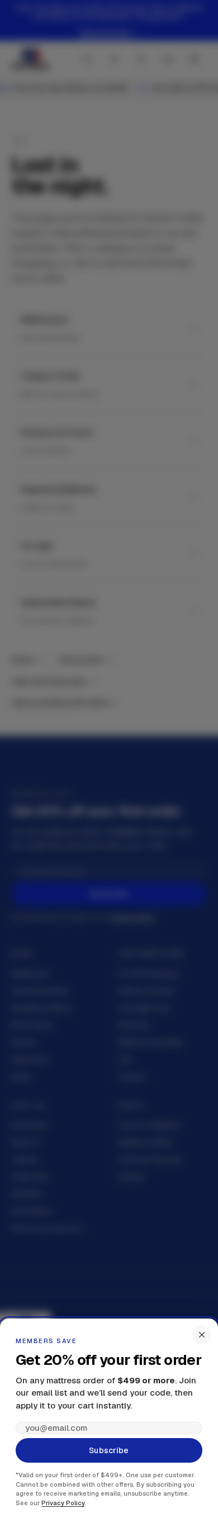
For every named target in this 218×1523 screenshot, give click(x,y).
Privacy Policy (62, 1503)
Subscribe (109, 1450)
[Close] (201, 1334)
